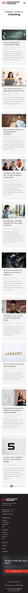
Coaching (5, 47)
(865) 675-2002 (5, 511)
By (16, 47)
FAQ (3, 526)
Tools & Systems (6, 522)
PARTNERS (5, 551)
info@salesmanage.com (7, 514)
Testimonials (5, 534)
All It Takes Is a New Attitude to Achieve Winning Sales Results (13, 318)
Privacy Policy (17, 590)
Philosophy (4, 520)
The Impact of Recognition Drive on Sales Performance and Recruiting (13, 175)
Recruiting (10, 47)
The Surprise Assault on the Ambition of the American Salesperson (13, 272)
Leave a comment (13, 48)
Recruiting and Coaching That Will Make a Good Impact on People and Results (13, 410)
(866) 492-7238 (5, 509)
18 (21, 486)
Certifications (5, 524)
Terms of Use (10, 590)
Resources (4, 536)
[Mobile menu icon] (24, 3)
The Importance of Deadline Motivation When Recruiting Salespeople (13, 223)
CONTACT (5, 542)
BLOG (3, 548)
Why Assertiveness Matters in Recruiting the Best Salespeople (13, 132)
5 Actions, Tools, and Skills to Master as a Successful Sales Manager (13, 459)
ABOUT (4, 545)
